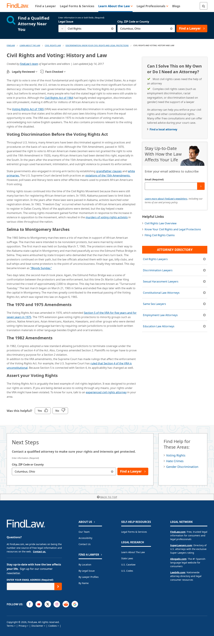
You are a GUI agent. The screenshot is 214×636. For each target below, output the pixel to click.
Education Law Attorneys (158, 326)
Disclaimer (37, 625)
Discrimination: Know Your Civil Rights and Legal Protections (97, 45)
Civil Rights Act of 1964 (59, 98)
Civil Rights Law (53, 45)
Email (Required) (154, 179)
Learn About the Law (133, 552)
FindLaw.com (177, 531)
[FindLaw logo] (19, 6)
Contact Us (85, 544)
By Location (85, 564)
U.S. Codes (127, 570)
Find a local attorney (163, 129)
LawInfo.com (177, 572)
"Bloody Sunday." (41, 268)
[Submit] (201, 186)
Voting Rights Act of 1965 (28, 109)
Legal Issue (65, 21)
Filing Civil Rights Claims (160, 235)
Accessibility (85, 538)
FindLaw (11, 45)
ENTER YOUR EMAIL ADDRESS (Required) (30, 579)
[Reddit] (66, 604)
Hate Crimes (175, 461)
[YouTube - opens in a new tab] (38, 604)
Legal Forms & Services (134, 531)
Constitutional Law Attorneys (161, 293)
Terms (10, 625)
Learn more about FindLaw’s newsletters (166, 198)
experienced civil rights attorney (106, 392)
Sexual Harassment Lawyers (160, 281)
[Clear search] (112, 28)
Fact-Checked (54, 72)
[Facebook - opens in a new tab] (29, 604)
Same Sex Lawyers (154, 304)
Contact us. (39, 551)
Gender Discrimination (182, 467)
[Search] (203, 6)
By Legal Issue (87, 570)
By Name (84, 583)
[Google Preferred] (75, 604)
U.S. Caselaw (128, 564)
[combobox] (87, 28)
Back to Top (108, 497)
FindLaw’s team (29, 64)
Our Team (84, 531)
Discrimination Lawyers (158, 270)
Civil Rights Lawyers (155, 259)
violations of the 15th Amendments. (107, 175)
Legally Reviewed (23, 72)
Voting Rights (175, 455)
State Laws (127, 558)
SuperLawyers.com (181, 545)
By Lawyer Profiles (89, 577)
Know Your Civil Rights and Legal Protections (173, 229)
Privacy (22, 625)
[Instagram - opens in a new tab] (57, 604)
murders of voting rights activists (107, 217)
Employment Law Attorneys (160, 315)
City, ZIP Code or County (133, 21)
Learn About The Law (30, 45)
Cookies (52, 625)
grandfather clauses (109, 171)
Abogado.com (178, 558)
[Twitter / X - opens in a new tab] (47, 604)
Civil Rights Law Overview (161, 223)
